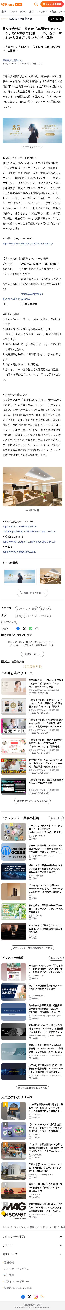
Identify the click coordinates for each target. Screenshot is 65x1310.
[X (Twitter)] (24, 628)
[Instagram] (36, 1297)
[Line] (30, 628)
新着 (4, 11)
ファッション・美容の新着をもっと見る (32, 948)
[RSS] (42, 1297)
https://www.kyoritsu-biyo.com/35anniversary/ (28, 243)
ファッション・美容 (46, 11)
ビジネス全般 (9, 622)
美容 (19, 616)
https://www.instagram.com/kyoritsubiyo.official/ (29, 541)
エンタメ (13, 11)
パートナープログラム (16, 1269)
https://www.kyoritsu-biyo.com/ (19, 551)
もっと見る (56, 818)
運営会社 (8, 1262)
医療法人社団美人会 (12, 60)
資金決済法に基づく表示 (17, 1287)
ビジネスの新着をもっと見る (32, 1087)
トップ (6, 1227)
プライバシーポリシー (16, 1281)
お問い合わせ (32, 654)
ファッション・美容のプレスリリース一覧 (35, 1227)
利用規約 (8, 1275)
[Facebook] (18, 628)
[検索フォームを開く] (36, 4)
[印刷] (36, 628)
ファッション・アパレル (37, 616)
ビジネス (45, 608)
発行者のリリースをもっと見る (32, 800)
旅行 (31, 11)
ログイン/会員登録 (52, 4)
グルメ (23, 11)
